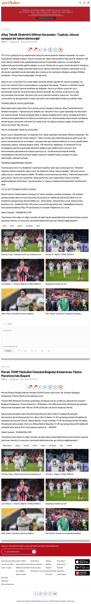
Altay (4, 226)
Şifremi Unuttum (7, 584)
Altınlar (48, 561)
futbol (12, 226)
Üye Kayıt (4, 581)
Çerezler (46, 601)
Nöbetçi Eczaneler (23, 567)
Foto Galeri (61, 561)
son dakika (29, 226)
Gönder (8, 351)
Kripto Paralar (51, 571)
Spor (38, 226)
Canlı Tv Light (6, 567)
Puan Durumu (35, 567)
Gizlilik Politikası (36, 601)
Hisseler (49, 567)
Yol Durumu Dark (7, 564)
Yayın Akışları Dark (23, 564)
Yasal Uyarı (71, 601)
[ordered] (32, 350)
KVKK (51, 601)
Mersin (35, 445)
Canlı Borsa (34, 561)
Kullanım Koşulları (60, 601)
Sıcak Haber (61, 574)
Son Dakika (20, 571)
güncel (20, 226)
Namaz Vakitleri (36, 564)
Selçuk (43, 445)
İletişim (27, 601)
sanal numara (21, 574)
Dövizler (49, 564)
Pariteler (49, 574)
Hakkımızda (21, 601)
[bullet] (35, 350)
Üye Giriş (4, 577)
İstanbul (26, 445)
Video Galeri (61, 564)
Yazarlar (60, 567)
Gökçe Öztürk (7, 445)
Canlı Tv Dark (21, 561)
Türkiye (69, 445)
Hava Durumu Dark (8, 561)
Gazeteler (60, 571)
